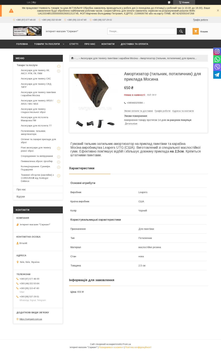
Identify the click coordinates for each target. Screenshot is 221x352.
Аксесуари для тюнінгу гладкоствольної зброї (33, 110)
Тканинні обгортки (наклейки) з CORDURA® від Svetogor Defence (37, 178)
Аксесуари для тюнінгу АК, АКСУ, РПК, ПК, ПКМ (35, 72)
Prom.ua (127, 344)
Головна (22, 44)
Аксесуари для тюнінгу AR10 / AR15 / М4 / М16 (37, 102)
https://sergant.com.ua (31, 319)
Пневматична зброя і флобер (37, 161)
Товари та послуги (47, 44)
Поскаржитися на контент (111, 347)
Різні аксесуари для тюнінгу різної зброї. (36, 149)
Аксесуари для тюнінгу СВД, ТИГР (36, 85)
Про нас (89, 44)
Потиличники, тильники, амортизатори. (33, 132)
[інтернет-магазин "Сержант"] (27, 35)
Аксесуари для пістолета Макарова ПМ (34, 119)
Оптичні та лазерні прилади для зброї (38, 141)
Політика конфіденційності (138, 347)
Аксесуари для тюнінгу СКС (36, 78)
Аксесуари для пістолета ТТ (36, 125)
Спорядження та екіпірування (37, 156)
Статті (73, 44)
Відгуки (21, 196)
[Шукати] (181, 31)
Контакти (108, 44)
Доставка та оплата (134, 44)
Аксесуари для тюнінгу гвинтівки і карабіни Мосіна (109, 58)
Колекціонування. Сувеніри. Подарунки (35, 168)
